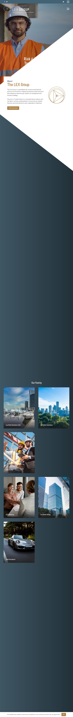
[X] (5, 2)
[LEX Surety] (19, 452)
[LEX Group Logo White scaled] (19, 9)
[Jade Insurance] (19, 542)
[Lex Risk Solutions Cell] (19, 407)
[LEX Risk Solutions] (53, 407)
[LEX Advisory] (19, 497)
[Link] (63, 1)
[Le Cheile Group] (53, 497)
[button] (68, 2)
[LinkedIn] (7, 2)
